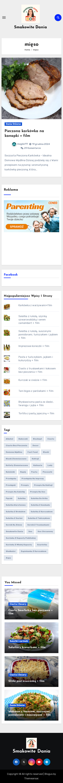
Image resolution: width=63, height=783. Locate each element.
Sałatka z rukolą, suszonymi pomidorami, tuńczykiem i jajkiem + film (38, 334)
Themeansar (31, 778)
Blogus (49, 774)
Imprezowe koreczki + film (34, 346)
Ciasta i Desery (18, 604)
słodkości (10, 551)
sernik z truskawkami (38, 525)
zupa (8, 558)
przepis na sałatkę (15, 492)
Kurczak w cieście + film (33, 380)
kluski (46, 452)
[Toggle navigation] (4, 17)
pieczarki (47, 472)
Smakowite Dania (30, 27)
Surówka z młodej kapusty (19, 545)
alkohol (9, 439)
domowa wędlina (14, 452)
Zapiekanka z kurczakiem (33, 551)
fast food (33, 452)
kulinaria (37, 465)
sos (30, 531)
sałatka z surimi (14, 518)
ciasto (50, 439)
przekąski (11, 485)
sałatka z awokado (40, 505)
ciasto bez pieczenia (16, 445)
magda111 (22, 144)
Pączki (9, 498)
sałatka (22, 498)
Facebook (11, 274)
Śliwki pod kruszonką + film (26, 681)
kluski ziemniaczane (16, 459)
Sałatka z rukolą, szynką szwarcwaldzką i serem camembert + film (33, 319)
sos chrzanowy (45, 531)
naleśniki (10, 472)
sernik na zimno (14, 525)
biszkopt (37, 439)
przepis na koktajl (43, 485)
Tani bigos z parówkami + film (36, 391)
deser (36, 445)
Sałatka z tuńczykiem (39, 518)
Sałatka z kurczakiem (42, 512)
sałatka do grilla (39, 498)
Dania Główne (13, 124)
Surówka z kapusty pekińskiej (21, 538)
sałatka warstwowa (16, 505)
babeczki (23, 439)
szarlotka (42, 545)
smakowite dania (14, 531)
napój (23, 472)
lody (50, 465)
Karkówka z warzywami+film (35, 305)
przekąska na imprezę (33, 478)
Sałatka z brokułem (15, 512)
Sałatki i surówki (19, 641)
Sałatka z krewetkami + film (27, 647)
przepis (25, 485)
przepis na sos (37, 492)
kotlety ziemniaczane (17, 465)
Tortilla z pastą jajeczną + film (36, 413)
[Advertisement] (31, 248)
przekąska (11, 478)
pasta (34, 472)
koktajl (35, 459)
